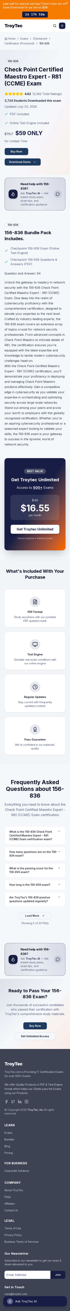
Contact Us (11, 1210)
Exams (24, 38)
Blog (7, 1146)
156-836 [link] (44, 43)
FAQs (7, 1196)
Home (11, 38)
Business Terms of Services (21, 1241)
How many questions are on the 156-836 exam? (33, 853)
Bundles (9, 1139)
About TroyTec (13, 1190)
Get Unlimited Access (35, 1036)
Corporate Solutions (16, 1170)
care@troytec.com (15, 1294)
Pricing (8, 1152)
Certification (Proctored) (19, 43)
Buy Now (16, 151)
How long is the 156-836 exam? (29, 884)
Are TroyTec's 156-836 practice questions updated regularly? (29, 899)
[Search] (55, 26)
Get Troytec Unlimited (35, 529)
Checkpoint (40, 38)
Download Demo (20, 161)
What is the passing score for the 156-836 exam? (31, 870)
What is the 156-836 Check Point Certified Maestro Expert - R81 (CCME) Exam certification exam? (30, 835)
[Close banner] (67, 3)
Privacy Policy (13, 1235)
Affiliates (9, 1203)
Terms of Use (12, 1228)
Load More (32, 915)
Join (58, 1274)
